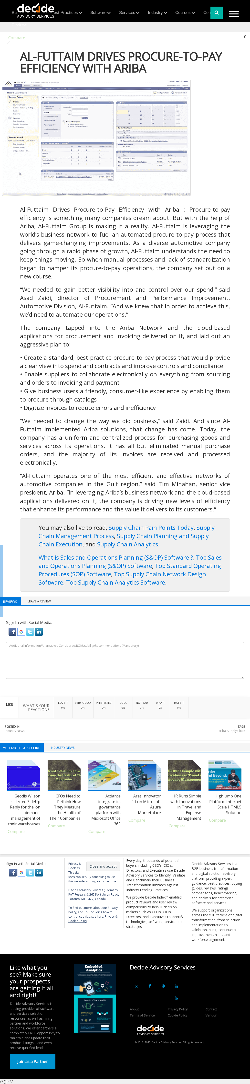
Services (127, 12)
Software (98, 12)
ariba (222, 731)
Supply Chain (236, 731)
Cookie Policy (177, 1015)
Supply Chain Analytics (127, 544)
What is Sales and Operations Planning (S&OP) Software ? (116, 557)
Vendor (211, 1015)
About (134, 1009)
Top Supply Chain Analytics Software (115, 582)
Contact (211, 1009)
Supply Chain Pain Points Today (151, 527)
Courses (183, 12)
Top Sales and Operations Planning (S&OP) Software (130, 561)
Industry (155, 12)
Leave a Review (39, 601)
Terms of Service (142, 1015)
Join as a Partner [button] (32, 1061)
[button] (13, 631)
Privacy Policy (178, 1009)
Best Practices (64, 12)
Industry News (14, 731)
